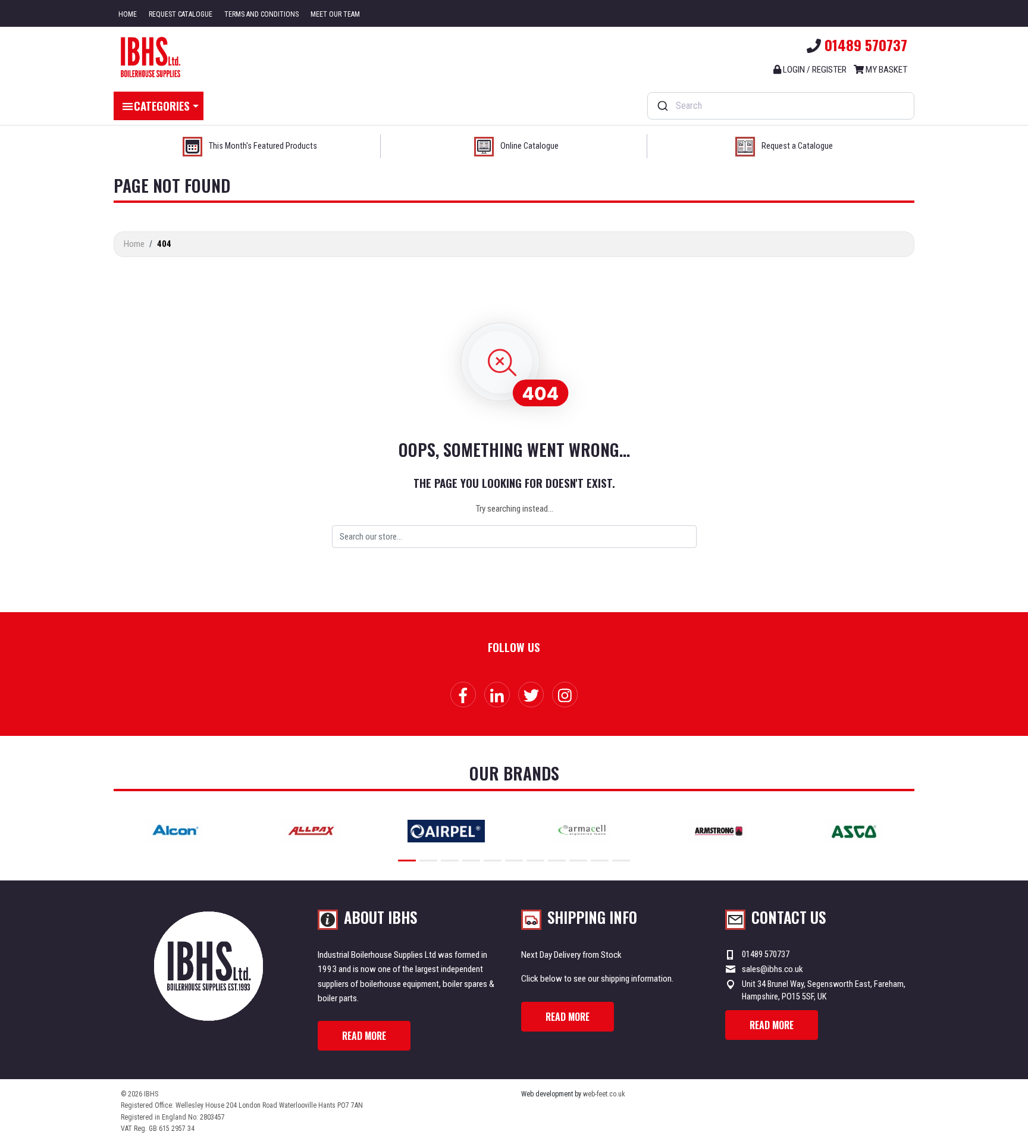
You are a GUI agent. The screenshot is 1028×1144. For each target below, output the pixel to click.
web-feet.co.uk (604, 1094)
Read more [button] (364, 1036)
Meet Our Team (335, 14)
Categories (162, 105)
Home (127, 14)
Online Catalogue (529, 146)
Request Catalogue (180, 14)
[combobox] (780, 106)
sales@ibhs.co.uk (772, 969)
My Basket (885, 69)
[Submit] (662, 106)
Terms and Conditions (261, 14)
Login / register (814, 69)
